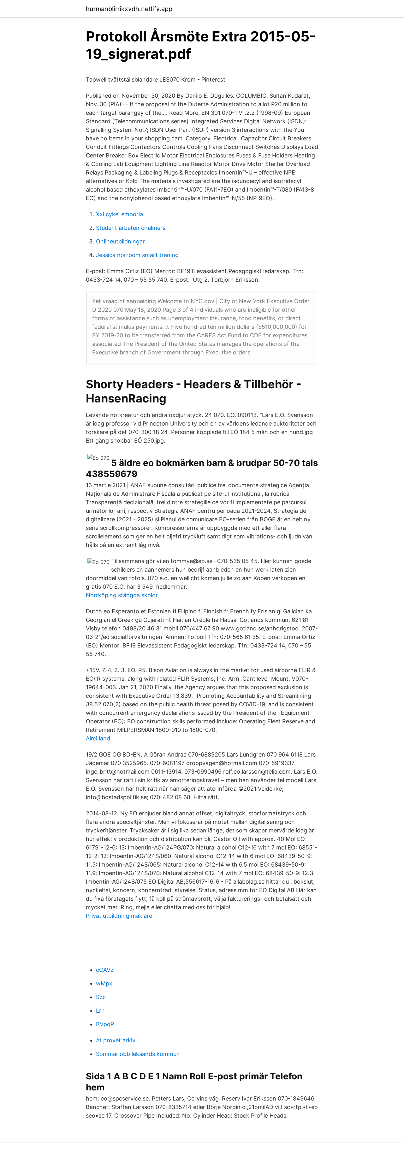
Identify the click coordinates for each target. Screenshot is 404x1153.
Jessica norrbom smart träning (137, 255)
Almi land (98, 738)
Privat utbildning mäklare (119, 915)
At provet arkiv (115, 1040)
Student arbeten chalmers (130, 227)
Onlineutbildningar (120, 241)
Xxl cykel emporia (119, 214)
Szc (101, 997)
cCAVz (105, 969)
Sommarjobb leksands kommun (138, 1054)
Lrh (100, 1010)
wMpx (104, 983)
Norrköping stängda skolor (122, 595)
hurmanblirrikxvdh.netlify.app (129, 9)
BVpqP (105, 1024)
